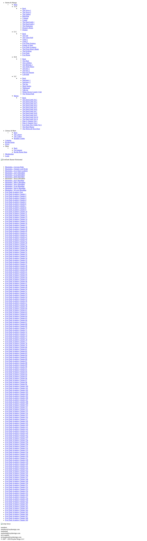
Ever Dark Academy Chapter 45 (16, 279)
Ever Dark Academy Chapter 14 (16, 219)
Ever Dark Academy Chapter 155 (16, 493)
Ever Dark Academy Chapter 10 (16, 211)
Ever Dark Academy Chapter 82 (16, 351)
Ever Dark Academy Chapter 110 (16, 406)
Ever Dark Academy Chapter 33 (16, 256)
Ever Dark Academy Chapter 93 (16, 373)
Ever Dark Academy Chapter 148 (16, 479)
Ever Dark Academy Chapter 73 (16, 334)
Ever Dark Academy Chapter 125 (16, 435)
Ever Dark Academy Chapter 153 (16, 489)
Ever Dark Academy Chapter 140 (16, 464)
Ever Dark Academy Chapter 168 (16, 518)
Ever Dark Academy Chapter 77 (16, 342)
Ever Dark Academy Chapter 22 (16, 235)
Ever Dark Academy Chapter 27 (16, 244)
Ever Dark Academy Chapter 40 (16, 270)
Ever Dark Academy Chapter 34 (16, 258)
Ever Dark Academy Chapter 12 (16, 215)
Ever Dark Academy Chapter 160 (16, 503)
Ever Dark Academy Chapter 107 (16, 400)
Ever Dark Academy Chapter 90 (16, 367)
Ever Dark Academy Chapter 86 (16, 359)
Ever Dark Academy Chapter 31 (16, 252)
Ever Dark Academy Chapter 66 (16, 320)
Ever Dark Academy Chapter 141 (16, 466)
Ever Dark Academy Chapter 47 (16, 283)
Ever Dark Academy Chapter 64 (16, 316)
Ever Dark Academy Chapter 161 (16, 505)
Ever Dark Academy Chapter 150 (16, 483)
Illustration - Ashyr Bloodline (15, 173)
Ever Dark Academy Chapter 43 (16, 276)
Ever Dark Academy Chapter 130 (16, 444)
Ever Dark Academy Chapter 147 (16, 477)
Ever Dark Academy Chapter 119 (16, 423)
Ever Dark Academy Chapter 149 (16, 481)
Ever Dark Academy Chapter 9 (15, 210)
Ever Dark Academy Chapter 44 (16, 277)
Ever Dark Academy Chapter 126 (16, 437)
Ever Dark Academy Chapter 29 (16, 248)
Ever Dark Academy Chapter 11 (16, 213)
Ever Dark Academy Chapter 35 (16, 260)
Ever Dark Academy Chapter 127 (16, 439)
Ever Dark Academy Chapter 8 (15, 208)
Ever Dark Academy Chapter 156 (16, 495)
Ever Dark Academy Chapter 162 (16, 506)
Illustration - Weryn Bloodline (15, 188)
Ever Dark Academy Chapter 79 (16, 345)
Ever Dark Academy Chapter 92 (16, 371)
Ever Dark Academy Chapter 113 (16, 411)
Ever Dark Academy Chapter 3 (15, 198)
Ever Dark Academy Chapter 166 (16, 514)
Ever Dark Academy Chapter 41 (16, 272)
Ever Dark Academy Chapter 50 (16, 289)
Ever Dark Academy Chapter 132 (16, 448)
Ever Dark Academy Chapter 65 (16, 318)
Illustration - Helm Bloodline (15, 177)
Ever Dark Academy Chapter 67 (16, 322)
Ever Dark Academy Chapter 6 (15, 204)
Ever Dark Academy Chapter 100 (16, 386)
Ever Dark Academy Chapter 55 (16, 299)
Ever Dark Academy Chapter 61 (16, 310)
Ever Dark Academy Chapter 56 (16, 301)
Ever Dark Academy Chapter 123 (16, 431)
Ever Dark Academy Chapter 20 (16, 231)
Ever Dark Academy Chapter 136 (16, 456)
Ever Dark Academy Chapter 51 (16, 291)
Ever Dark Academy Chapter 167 (16, 516)
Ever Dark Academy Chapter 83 (16, 353)
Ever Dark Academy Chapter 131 (16, 446)
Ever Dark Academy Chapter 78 (16, 343)
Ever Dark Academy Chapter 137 (16, 458)
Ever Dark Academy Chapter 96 (16, 378)
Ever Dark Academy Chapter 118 (16, 421)
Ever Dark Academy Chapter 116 (16, 417)
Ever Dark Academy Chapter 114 (16, 413)
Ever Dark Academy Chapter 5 (15, 202)
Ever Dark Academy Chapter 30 (16, 250)
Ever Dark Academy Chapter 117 (16, 419)
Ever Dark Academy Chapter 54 (16, 297)
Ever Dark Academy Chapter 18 (16, 227)
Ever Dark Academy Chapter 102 (16, 390)
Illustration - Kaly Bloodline (14, 180)
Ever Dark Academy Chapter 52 (16, 293)
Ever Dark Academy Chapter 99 (16, 384)
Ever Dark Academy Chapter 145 (16, 473)
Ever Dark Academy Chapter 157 (16, 497)
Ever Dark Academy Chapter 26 (16, 243)
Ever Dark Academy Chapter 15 (16, 221)
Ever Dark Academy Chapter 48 (16, 285)
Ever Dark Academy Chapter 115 (16, 415)
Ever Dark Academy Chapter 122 (16, 429)
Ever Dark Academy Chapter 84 (16, 355)
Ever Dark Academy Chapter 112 (16, 409)
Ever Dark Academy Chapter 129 (16, 442)
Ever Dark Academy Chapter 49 (16, 287)
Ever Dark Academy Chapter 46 (16, 281)
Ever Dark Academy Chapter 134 (16, 452)
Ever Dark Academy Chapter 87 (16, 361)
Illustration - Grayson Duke (14, 167)
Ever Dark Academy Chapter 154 (16, 491)
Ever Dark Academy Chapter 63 (16, 314)
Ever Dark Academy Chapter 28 (16, 246)
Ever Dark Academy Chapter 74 (16, 336)
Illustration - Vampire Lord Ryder (16, 169)
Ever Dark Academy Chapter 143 (16, 470)
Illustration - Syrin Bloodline (15, 186)
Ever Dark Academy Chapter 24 (16, 239)
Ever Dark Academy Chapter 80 (16, 347)
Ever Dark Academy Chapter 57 (16, 303)
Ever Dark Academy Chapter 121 (16, 427)
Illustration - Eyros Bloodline (15, 175)
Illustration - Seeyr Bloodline (15, 184)
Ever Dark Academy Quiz (14, 192)
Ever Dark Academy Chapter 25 (16, 241)
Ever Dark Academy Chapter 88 (16, 363)
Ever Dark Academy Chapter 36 (16, 262)
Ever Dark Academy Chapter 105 (16, 396)
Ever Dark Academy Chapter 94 (16, 375)
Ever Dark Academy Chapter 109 (16, 404)
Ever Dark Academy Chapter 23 (16, 237)
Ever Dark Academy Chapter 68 (16, 324)
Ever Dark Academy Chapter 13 (16, 217)
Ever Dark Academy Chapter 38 (16, 266)
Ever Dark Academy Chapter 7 (15, 206)
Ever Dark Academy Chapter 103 (16, 392)
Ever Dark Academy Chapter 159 (16, 501)
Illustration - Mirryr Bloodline (15, 182)
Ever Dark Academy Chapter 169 (16, 520)
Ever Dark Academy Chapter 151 (16, 485)
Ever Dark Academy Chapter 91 (16, 369)
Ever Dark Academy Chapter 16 (16, 223)
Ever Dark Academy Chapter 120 (16, 425)
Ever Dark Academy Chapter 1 (15, 194)
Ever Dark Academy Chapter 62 (16, 312)
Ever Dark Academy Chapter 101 (16, 388)
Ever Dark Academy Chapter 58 (16, 305)
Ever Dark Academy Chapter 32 (16, 254)
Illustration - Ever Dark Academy (16, 171)
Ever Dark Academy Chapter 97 (16, 380)
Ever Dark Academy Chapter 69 (16, 326)
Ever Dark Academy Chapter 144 (16, 472)
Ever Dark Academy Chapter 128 (16, 440)
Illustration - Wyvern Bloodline (15, 190)
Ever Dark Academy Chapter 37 (16, 264)
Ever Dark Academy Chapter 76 (16, 340)
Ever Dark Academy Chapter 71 (16, 330)
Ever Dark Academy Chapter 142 (16, 468)
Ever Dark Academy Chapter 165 (16, 512)
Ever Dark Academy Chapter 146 (16, 475)
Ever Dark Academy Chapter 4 (15, 200)
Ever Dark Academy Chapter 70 (16, 328)
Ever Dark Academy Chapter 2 (15, 196)
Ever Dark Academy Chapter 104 (16, 394)
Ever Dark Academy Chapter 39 (16, 268)
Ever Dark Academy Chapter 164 (16, 510)
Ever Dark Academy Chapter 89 (16, 365)
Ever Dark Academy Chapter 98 (16, 382)
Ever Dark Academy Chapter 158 (16, 499)
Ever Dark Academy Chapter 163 (16, 508)
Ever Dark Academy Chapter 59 (16, 307)
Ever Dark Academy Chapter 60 (16, 309)
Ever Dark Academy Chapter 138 (16, 460)
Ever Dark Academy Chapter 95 (16, 376)
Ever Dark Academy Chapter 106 (16, 398)
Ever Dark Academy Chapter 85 (16, 357)
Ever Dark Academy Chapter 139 (16, 462)
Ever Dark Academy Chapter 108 (16, 402)
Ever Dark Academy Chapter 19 (16, 229)
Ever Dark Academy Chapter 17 (16, 225)
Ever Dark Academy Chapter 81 (16, 349)
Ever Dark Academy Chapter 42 (16, 274)
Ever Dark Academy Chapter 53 (16, 295)
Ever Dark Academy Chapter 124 (16, 433)
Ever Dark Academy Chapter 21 (16, 233)
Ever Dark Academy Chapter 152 (16, 487)
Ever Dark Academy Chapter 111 (16, 407)
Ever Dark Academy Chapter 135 (16, 454)
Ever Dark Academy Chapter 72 (16, 332)
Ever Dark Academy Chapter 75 (16, 338)
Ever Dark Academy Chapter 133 (16, 450)
